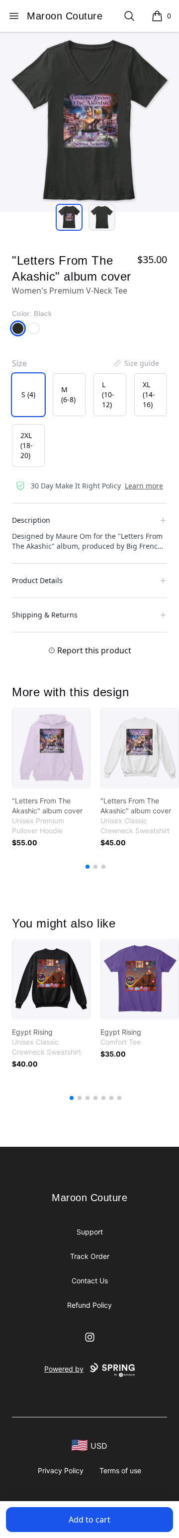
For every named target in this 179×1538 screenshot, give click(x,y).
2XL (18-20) (26, 445)
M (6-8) (68, 394)
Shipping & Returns (45, 614)
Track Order (89, 1256)
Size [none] (19, 363)
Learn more (144, 485)
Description (31, 520)
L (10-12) (108, 394)
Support (90, 1232)
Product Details (37, 580)
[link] (51, 748)
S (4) (28, 394)
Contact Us (90, 1280)
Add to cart (89, 1519)
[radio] (28, 394)
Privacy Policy (61, 1470)
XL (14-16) (149, 394)
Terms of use (120, 1470)
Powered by (64, 1369)
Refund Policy (89, 1305)
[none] (135, 363)
